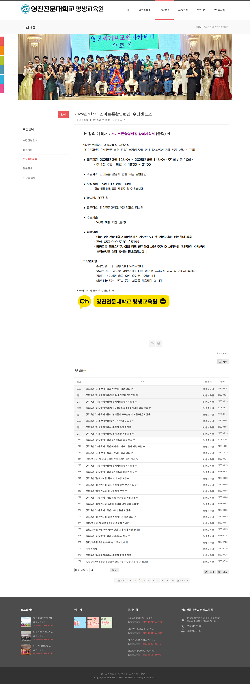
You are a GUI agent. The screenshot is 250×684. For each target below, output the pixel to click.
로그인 (221, 9)
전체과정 (27, 149)
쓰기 (211, 571)
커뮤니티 (201, 9)
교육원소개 (145, 9)
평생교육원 (82, 120)
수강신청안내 (30, 140)
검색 (114, 570)
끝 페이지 (181, 580)
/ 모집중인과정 (222, 27)
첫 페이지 (121, 580)
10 (172, 580)
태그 (224, 571)
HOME (199, 27)
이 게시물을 (221, 353)
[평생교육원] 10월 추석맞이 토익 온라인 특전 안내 (110, 459)
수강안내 (164, 9)
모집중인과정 (30, 159)
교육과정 (183, 9)
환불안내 (27, 168)
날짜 (222, 381)
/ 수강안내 (209, 27)
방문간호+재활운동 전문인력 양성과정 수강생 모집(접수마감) (116, 561)
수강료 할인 (29, 177)
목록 (225, 361)
